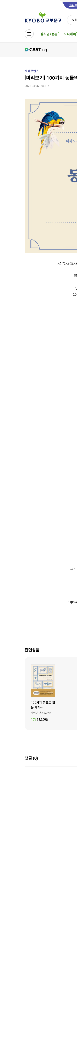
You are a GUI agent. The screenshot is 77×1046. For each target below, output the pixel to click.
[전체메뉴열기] (29, 33)
